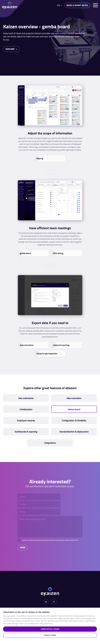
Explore (10, 49)
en (58, 5)
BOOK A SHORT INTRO (77, 5)
